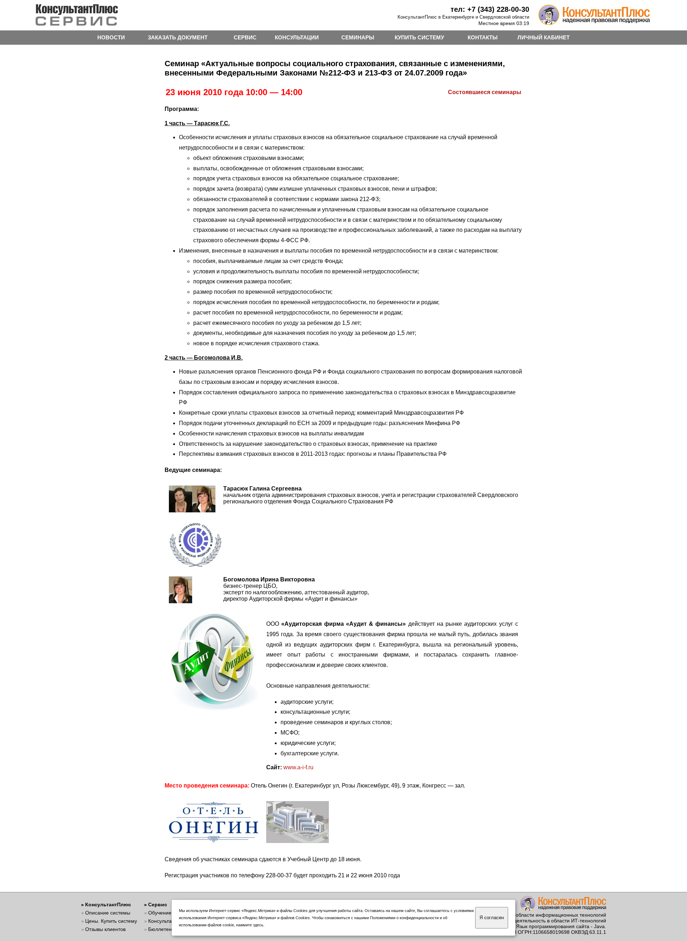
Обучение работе (168, 913)
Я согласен (491, 917)
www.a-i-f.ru (298, 767)
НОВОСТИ (111, 37)
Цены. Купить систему (111, 921)
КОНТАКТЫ (483, 37)
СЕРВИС (245, 37)
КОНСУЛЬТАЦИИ (297, 37)
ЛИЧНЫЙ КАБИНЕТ (543, 37)
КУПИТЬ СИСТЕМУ (419, 37)
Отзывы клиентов (105, 929)
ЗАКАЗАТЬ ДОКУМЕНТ (178, 37)
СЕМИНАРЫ (357, 37)
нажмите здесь (249, 925)
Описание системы (107, 913)
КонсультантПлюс (108, 904)
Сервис (157, 904)
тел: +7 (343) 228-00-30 (489, 9)
